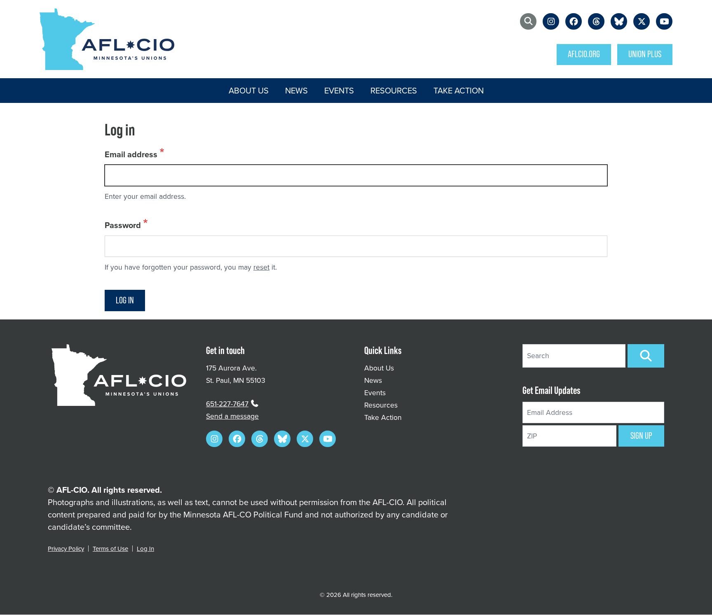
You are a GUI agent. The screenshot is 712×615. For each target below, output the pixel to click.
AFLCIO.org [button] (584, 54)
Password (123, 225)
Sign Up (641, 436)
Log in (125, 300)
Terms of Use (110, 548)
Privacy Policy (66, 548)
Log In (145, 548)
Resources (393, 90)
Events (339, 90)
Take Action (458, 90)
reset (261, 267)
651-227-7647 (227, 403)
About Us (249, 90)
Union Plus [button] (644, 54)
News (296, 90)
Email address (131, 154)
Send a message (232, 416)
